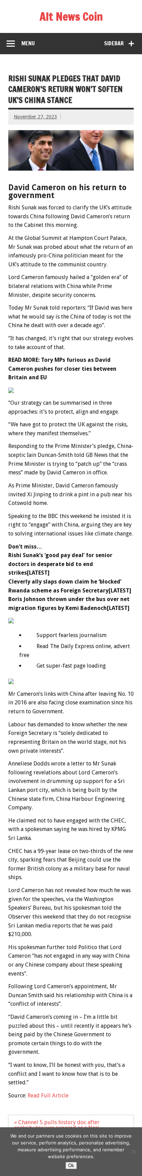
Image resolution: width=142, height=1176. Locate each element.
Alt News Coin (71, 16)
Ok (71, 1165)
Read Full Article (48, 1095)
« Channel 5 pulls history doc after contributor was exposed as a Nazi (57, 1125)
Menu (28, 43)
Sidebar (114, 43)
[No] (133, 1151)
